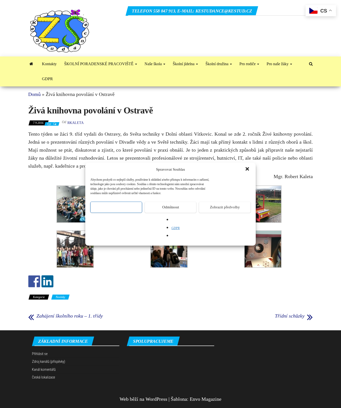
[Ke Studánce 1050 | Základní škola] (31, 63)
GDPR (175, 228)
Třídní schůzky (290, 316)
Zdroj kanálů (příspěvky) (48, 362)
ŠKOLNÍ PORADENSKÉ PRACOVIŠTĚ (99, 64)
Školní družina (217, 64)
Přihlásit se (39, 354)
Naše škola (154, 64)
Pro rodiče (248, 64)
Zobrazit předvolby (225, 207)
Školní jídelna (184, 64)
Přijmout (116, 207)
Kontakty (49, 64)
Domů (34, 94)
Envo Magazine (205, 399)
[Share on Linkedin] (47, 281)
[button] (248, 169)
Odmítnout (170, 207)
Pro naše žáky (278, 64)
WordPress (156, 399)
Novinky (60, 297)
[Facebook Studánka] (34, 281)
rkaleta (75, 123)
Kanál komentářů (44, 370)
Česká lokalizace (43, 377)
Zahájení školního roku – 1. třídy (69, 316)
